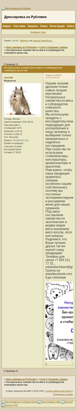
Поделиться (51, 75)
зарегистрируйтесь (42, 40)
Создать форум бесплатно (58, 391)
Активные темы (38, 32)
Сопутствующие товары (53, 47)
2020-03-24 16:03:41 (53, 76)
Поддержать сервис (63, 394)
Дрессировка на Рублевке (21, 47)
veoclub (8, 77)
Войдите (24, 40)
